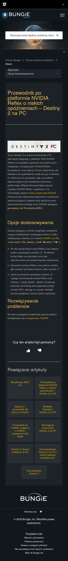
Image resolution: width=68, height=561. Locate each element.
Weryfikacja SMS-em (20, 383)
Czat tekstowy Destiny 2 (34, 472)
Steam (8, 63)
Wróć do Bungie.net (34, 552)
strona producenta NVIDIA (42, 192)
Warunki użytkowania (34, 537)
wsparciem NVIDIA (38, 318)
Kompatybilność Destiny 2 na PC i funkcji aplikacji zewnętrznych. (48, 453)
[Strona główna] (21, 15)
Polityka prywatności (34, 541)
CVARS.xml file (51, 238)
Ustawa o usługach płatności (34, 545)
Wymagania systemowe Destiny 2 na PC (47, 428)
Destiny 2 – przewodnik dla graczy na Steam (20, 409)
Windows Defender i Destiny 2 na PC (47, 409)
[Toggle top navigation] (63, 4)
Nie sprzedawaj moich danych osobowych (34, 548)
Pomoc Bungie (13, 60)
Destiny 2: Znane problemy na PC (20, 450)
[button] (62, 15)
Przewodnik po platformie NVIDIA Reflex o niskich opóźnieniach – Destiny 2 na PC (47, 388)
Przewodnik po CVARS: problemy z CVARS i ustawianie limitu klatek (20, 431)
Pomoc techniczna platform (40, 60)
